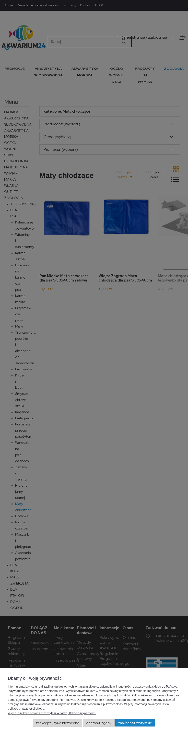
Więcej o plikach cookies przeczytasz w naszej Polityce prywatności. (52, 713)
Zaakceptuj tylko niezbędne (57, 723)
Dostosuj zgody (98, 723)
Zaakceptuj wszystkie (135, 723)
